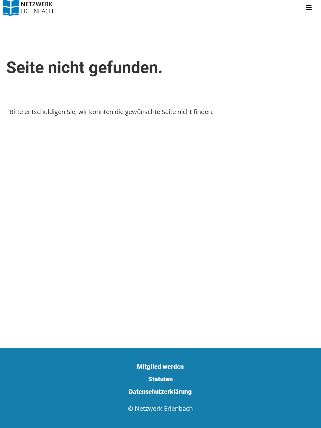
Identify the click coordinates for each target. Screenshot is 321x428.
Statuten (160, 379)
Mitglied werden (160, 366)
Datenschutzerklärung (160, 391)
